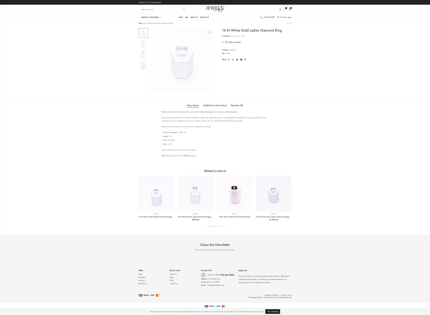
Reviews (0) (237, 105)
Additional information (215, 105)
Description (193, 105)
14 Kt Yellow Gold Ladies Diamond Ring (274, 216)
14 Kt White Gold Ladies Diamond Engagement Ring (160, 216)
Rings (228, 53)
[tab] (193, 105)
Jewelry (232, 50)
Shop (140, 23)
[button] (208, 226)
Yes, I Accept (273, 311)
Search (184, 9)
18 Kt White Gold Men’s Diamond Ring (195, 216)
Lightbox (209, 32)
